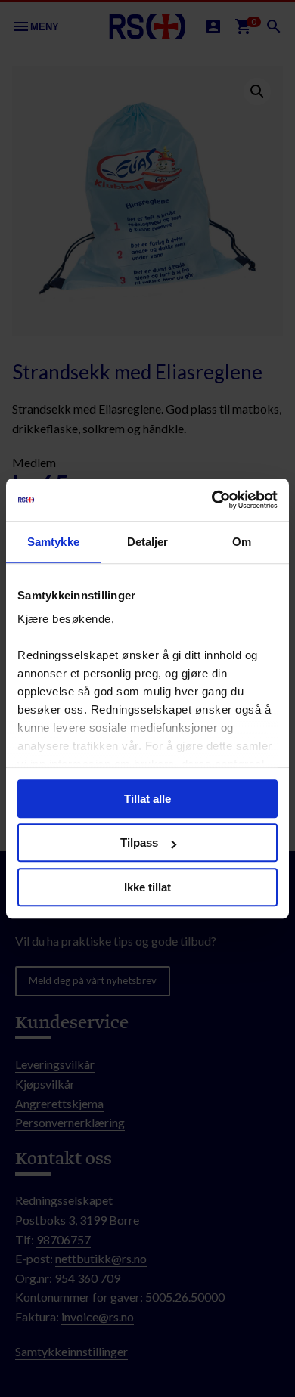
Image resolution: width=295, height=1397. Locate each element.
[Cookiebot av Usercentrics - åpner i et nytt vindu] (212, 500)
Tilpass (139, 842)
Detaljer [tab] (148, 541)
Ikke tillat (147, 887)
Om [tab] (241, 541)
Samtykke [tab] (53, 541)
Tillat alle (147, 798)
